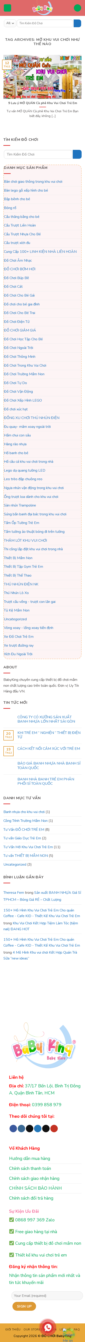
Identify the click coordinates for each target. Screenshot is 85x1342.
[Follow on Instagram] (21, 1129)
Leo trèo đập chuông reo (23, 479)
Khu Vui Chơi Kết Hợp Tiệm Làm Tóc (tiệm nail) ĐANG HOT (40, 926)
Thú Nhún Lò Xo (16, 592)
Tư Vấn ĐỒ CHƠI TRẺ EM (23, 829)
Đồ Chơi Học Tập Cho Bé (23, 338)
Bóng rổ (10, 207)
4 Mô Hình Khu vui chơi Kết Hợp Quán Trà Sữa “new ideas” (40, 955)
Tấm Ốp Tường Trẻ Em (21, 522)
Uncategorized (15, 618)
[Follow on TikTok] (29, 1129)
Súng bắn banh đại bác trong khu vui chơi (35, 513)
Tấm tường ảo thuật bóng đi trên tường (34, 531)
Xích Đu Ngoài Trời (18, 654)
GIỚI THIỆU (13, 1329)
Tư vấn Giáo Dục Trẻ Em (22, 838)
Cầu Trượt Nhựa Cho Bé (22, 233)
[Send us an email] (46, 1129)
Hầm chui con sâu (17, 435)
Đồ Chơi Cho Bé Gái (19, 295)
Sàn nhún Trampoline (20, 505)
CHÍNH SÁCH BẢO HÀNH (35, 1188)
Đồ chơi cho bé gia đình (22, 304)
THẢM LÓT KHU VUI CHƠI (25, 540)
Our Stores (33, 1329)
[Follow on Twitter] (37, 1129)
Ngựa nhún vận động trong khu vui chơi (34, 487)
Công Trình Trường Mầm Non (25, 820)
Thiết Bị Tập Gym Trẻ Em (23, 566)
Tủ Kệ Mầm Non (16, 610)
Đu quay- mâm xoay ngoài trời (27, 426)
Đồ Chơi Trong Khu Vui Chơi (25, 365)
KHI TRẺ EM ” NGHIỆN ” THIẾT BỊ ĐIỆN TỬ (48, 735)
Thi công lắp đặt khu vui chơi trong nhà (33, 549)
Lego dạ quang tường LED (24, 470)
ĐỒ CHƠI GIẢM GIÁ (20, 330)
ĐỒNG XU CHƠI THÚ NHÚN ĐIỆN (31, 417)
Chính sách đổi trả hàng (31, 1198)
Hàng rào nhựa (15, 444)
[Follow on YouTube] (54, 1129)
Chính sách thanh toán (30, 1169)
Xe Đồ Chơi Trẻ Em (19, 636)
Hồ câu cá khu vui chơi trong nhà (28, 461)
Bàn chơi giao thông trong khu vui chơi (33, 181)
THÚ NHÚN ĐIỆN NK (21, 584)
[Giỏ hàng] (77, 8)
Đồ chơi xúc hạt (16, 409)
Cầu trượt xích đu (17, 242)
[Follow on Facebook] (13, 1129)
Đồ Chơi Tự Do (15, 382)
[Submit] (77, 23)
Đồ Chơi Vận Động (18, 391)
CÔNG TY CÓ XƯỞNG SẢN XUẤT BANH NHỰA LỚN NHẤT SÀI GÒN (46, 719)
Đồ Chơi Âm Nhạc (18, 260)
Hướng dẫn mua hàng (29, 1159)
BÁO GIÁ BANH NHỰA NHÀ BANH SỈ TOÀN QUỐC (48, 765)
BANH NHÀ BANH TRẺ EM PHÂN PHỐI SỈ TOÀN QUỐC (45, 781)
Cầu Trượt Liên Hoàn (20, 225)
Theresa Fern (13, 892)
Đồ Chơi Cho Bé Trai (19, 312)
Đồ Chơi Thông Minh (19, 356)
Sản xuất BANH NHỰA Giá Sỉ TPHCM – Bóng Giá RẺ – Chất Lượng (42, 896)
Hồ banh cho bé (16, 452)
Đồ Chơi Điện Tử (16, 321)
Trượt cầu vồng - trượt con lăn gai (30, 601)
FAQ (77, 1329)
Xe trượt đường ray (19, 645)
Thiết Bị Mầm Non (18, 557)
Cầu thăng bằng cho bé (21, 216)
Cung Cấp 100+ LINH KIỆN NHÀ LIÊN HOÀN (40, 251)
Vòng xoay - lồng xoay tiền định (28, 627)
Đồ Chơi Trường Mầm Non (24, 374)
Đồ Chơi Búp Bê (16, 277)
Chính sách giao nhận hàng (34, 1178)
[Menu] (7, 8)
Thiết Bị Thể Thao (18, 575)
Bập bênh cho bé (17, 199)
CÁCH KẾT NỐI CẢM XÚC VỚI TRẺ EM (48, 748)
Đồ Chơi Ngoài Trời (18, 347)
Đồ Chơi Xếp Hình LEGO (23, 400)
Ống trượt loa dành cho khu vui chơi (31, 496)
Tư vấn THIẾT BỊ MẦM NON (25, 855)
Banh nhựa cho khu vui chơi (24, 811)
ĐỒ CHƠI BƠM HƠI (19, 269)
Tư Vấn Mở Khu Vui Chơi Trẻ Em (28, 846)
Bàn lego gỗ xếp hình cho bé (26, 190)
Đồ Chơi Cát (13, 286)
